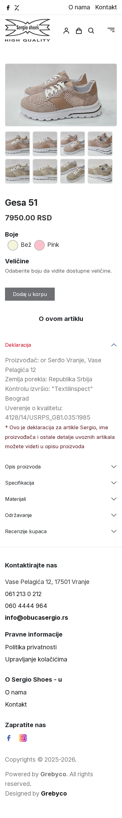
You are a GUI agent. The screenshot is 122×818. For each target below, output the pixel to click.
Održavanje (18, 515)
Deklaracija (18, 345)
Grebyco (54, 793)
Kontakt (106, 7)
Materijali (15, 499)
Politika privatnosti (31, 647)
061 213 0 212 (23, 594)
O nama (79, 7)
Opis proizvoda (23, 466)
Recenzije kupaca (26, 531)
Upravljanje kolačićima (36, 659)
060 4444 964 (26, 605)
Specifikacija (19, 483)
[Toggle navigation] (111, 30)
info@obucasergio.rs (36, 617)
